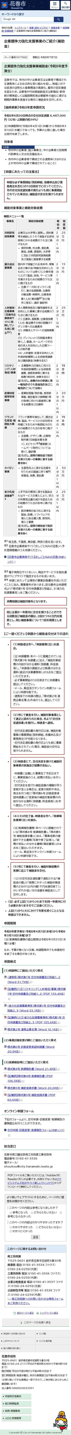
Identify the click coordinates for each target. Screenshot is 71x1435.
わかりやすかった (23, 1227)
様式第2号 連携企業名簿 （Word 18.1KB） (33, 1029)
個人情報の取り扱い (12, 1348)
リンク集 (42, 1334)
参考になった (20, 1212)
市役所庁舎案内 (13, 1396)
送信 (35, 1237)
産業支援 (55, 28)
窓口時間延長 (12, 1403)
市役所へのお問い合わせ (14, 1334)
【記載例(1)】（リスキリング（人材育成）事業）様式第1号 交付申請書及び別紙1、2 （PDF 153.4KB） (36, 991)
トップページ (20, 28)
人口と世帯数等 (13, 1418)
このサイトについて (11, 1341)
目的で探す (65, 7)
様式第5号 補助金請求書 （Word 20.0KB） (33, 1088)
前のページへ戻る (25, 1313)
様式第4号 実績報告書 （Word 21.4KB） (32, 1069)
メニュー (54, 7)
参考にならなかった (19, 1216)
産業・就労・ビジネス (38, 28)
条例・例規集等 (12, 1411)
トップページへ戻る (49, 1313)
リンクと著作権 (45, 1341)
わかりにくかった (23, 1231)
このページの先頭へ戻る (37, 1322)
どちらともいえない (45, 1212)
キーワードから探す (13, 14)
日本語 (6, 147)
